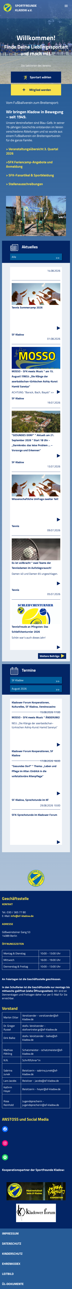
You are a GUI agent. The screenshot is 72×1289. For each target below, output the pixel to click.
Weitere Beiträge (49, 656)
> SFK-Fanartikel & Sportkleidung (30, 175)
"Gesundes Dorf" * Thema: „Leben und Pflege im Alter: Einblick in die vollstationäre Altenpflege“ (34, 771)
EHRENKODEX (11, 1263)
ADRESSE (7, 924)
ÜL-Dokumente (13, 1284)
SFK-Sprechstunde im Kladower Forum (34, 815)
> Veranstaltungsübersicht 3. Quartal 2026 (32, 151)
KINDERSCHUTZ (12, 1253)
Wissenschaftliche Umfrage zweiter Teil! (35, 499)
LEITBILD (8, 1274)
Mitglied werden (40, 90)
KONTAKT (7, 904)
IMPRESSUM (10, 1233)
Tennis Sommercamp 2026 (27, 307)
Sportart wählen (40, 77)
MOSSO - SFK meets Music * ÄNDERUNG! (36, 717)
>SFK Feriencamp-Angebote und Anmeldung (29, 164)
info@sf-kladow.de (22, 916)
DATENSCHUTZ (11, 1243)
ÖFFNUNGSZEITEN (13, 944)
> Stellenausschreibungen (24, 183)
